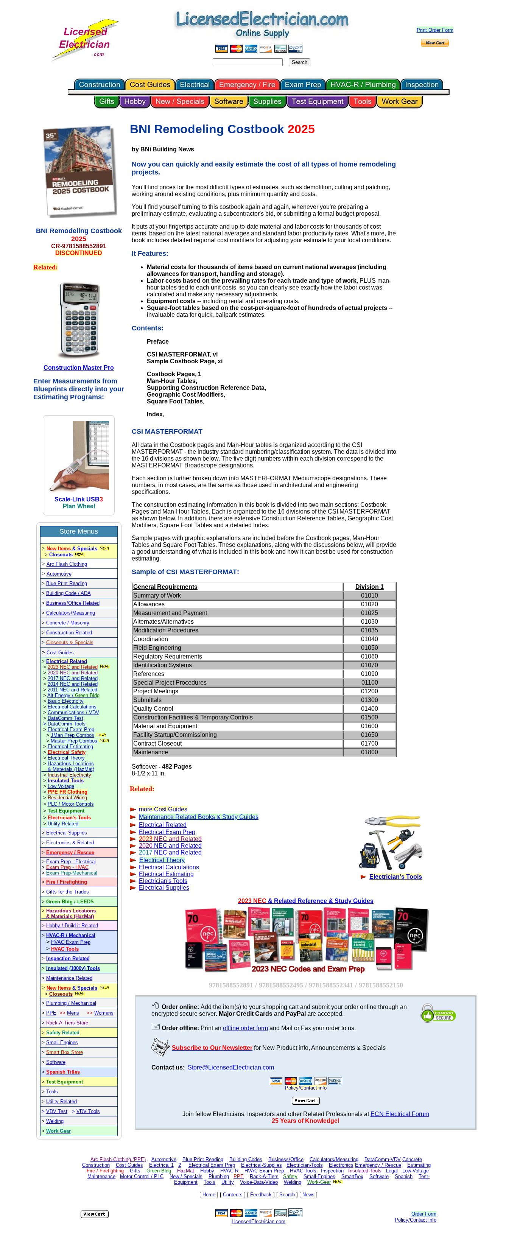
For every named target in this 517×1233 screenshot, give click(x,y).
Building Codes (245, 1159)
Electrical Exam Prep (71, 729)
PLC (53, 804)
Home (208, 1194)
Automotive (59, 574)
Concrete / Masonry (67, 623)
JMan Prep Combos (72, 735)
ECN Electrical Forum (400, 1114)
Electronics (341, 1165)
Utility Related (63, 824)
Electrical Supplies (66, 833)
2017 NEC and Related (73, 678)
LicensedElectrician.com (258, 1221)
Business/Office (286, 1159)
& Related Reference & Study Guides (306, 901)
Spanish (404, 1176)
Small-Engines (319, 1176)
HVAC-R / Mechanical (70, 935)
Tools (52, 1091)
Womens (104, 1013)
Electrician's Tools (163, 881)
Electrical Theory (66, 758)
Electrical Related (66, 661)
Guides (177, 809)
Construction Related (69, 632)
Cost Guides (60, 652)
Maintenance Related (69, 978)
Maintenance (101, 1176)
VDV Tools (88, 1111)
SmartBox (352, 1176)
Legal (392, 1171)
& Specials (72, 548)
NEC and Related (170, 845)
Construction (96, 1165)
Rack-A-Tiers (264, 1176)
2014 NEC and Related (73, 684)
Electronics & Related (70, 842)
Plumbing (219, 1176)
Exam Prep (167, 832)
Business (56, 603)
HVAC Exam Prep (70, 942)
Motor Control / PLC (142, 1176)
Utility (227, 1182)
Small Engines (62, 1042)
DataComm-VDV (382, 1159)
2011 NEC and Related (72, 690)
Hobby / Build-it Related (72, 925)
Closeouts (61, 554)
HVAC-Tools (303, 1171)
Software (55, 1062)
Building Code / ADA (68, 593)
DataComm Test (65, 718)
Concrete (412, 1159)
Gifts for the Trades (67, 892)
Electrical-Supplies (261, 1165)
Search (287, 1194)
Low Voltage (61, 786)
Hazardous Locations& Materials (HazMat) (71, 766)
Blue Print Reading (66, 583)
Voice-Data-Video (259, 1182)
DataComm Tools (67, 724)
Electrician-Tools (305, 1165)
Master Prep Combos (74, 741)
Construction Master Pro (79, 367)
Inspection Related (68, 958)
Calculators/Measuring (70, 613)
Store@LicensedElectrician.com (231, 1067)
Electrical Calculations (72, 707)
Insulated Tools (66, 780)
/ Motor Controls (76, 804)
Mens (73, 1013)
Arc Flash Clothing (67, 564)
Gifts (135, 1171)
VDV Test (56, 1111)
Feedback (261, 1194)
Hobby (207, 1171)
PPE (51, 1013)
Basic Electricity (66, 701)
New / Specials (186, 1176)
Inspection (332, 1171)
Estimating (419, 1165)
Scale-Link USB (77, 499)
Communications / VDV (73, 712)
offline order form (245, 1028)
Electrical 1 (161, 1165)
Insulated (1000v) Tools (73, 968)
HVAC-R (229, 1171)
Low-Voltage (415, 1171)
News (308, 1194)
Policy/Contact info (415, 1220)
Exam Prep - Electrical (71, 861)
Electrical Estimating (70, 746)
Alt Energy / (73, 695)
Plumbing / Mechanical (71, 1003)
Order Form (423, 1214)
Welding (55, 1121)
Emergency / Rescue (378, 1165)
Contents (233, 1194)
